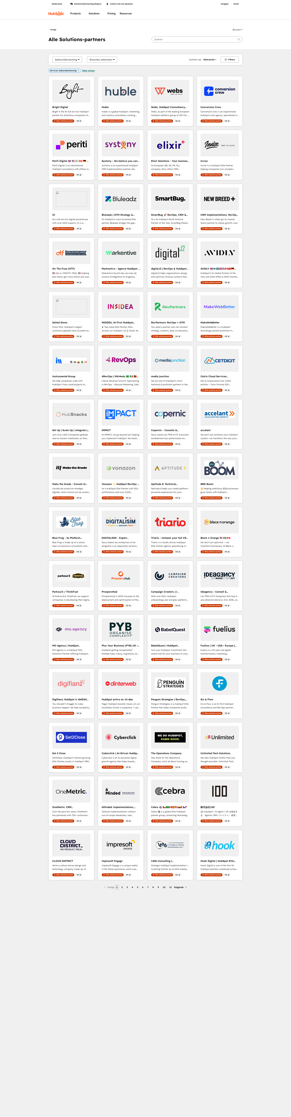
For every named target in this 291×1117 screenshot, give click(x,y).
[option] (66, 59)
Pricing (111, 13)
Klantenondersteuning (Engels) (87, 4)
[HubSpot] (56, 13)
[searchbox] (197, 39)
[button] (237, 29)
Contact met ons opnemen (121, 4)
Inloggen (225, 4)
